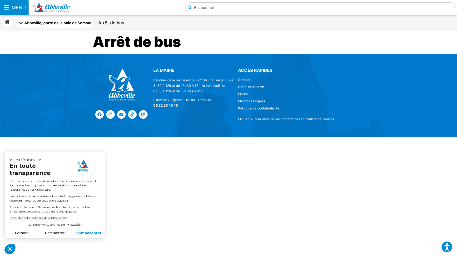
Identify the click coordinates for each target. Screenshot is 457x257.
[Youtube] (121, 114)
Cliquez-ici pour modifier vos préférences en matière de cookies (286, 119)
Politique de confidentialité (258, 108)
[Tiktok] (132, 114)
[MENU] (6, 7)
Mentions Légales (251, 101)
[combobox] (320, 7)
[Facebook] (99, 114)
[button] (447, 247)
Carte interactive (251, 87)
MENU (19, 7)
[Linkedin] (143, 114)
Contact (244, 80)
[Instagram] (110, 114)
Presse (243, 94)
